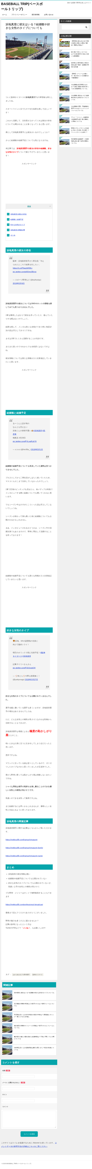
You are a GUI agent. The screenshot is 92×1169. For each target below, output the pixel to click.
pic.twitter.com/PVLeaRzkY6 (24, 441)
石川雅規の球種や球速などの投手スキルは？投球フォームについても (34, 1005)
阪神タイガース (37, 974)
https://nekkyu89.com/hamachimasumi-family (24, 848)
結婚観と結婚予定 (16, 219)
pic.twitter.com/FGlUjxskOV (24, 668)
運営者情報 (35, 14)
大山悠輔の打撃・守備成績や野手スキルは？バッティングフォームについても (80, 108)
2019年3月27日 (31, 680)
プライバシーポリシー (19, 14)
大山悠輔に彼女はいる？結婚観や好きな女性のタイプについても (80, 97)
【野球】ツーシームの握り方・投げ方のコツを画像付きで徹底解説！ (80, 76)
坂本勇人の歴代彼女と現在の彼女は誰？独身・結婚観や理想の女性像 (80, 65)
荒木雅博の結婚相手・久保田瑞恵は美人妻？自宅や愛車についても (80, 141)
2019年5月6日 (19, 283)
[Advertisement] (29, 78)
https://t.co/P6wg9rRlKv (22, 268)
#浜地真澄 (37, 431)
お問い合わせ (48, 14)
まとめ (12, 235)
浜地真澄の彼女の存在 (18, 214)
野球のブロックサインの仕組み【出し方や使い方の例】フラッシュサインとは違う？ (80, 130)
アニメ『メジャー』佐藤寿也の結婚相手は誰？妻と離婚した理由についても (80, 119)
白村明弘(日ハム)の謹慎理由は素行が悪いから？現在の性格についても (34, 1048)
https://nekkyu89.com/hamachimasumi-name (24, 856)
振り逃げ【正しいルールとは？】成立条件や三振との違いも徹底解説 (80, 54)
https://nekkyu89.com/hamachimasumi (21, 840)
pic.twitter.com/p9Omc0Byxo (24, 272)
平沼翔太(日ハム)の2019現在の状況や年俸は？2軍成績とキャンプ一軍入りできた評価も (34, 1016)
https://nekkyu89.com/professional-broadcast (24, 905)
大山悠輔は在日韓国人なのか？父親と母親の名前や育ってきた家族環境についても (80, 86)
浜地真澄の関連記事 (17, 230)
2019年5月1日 (37, 449)
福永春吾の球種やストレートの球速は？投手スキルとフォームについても (34, 1027)
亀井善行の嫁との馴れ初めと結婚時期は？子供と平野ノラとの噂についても (34, 1037)
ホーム (4, 14)
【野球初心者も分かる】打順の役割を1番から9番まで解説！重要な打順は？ (80, 43)
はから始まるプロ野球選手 (21, 974)
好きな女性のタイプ (17, 225)
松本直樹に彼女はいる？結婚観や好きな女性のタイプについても (34, 992)
